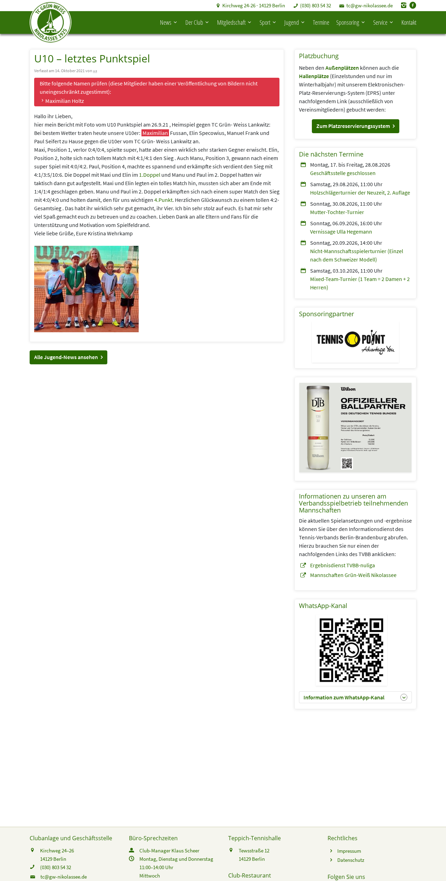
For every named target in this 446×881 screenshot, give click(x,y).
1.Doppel (149, 174)
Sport (265, 22)
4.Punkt (163, 199)
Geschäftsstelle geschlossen (343, 172)
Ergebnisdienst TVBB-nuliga (342, 565)
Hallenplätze (314, 76)
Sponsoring (347, 22)
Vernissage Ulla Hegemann (341, 231)
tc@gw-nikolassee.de (369, 5)
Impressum (349, 851)
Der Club (194, 22)
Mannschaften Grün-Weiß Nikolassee (353, 574)
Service (380, 22)
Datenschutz (350, 860)
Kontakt (408, 22)
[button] (68, 357)
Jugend (291, 22)
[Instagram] (404, 5)
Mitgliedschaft (231, 22)
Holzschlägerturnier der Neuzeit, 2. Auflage (360, 192)
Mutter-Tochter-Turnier (337, 211)
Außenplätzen (342, 67)
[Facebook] (412, 5)
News (165, 22)
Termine (321, 22)
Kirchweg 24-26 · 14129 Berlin (253, 5)
